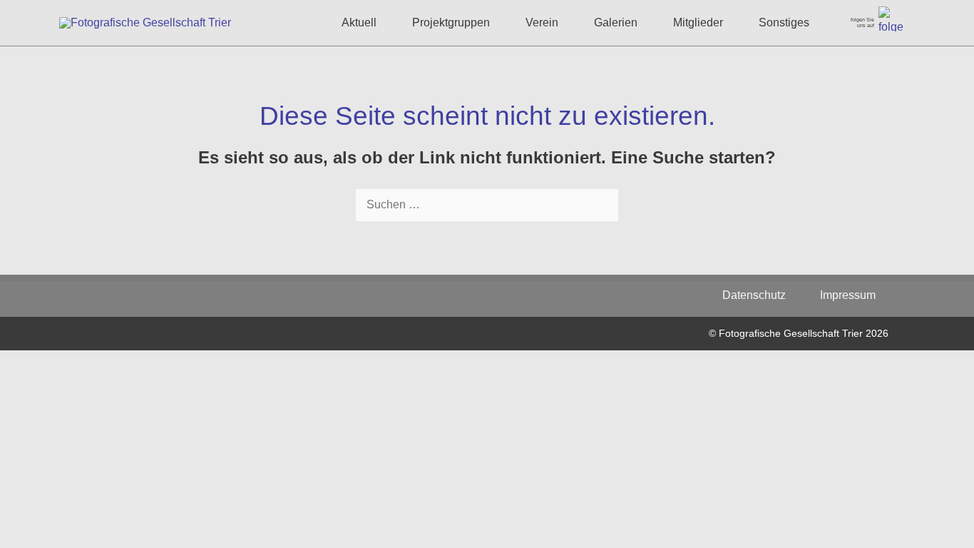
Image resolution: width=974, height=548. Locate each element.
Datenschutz (761, 295)
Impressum (848, 295)
